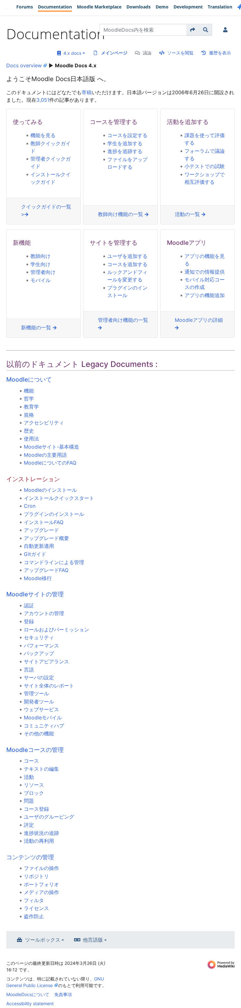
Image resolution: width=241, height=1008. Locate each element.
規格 (29, 415)
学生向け (40, 264)
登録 (29, 621)
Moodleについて (29, 379)
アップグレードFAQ (46, 570)
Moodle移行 (38, 578)
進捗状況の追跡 (41, 833)
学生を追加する (124, 143)
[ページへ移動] (192, 30)
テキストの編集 (41, 769)
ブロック (34, 793)
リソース (34, 785)
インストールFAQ (43, 522)
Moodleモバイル (43, 717)
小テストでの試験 (205, 166)
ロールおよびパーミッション (56, 629)
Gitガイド (35, 554)
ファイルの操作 (41, 868)
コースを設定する (127, 135)
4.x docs (71, 53)
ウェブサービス (41, 709)
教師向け (40, 256)
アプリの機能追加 (205, 295)
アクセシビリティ (44, 422)
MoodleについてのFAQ (50, 463)
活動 (29, 777)
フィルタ (34, 900)
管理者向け (43, 272)
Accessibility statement (30, 1003)
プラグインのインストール (54, 514)
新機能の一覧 (37, 327)
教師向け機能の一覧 (121, 214)
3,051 (42, 100)
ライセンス (36, 908)
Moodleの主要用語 (45, 455)
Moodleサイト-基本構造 (51, 447)
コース (31, 761)
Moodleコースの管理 (35, 749)
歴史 (29, 431)
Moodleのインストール (50, 490)
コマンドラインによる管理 (54, 562)
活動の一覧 (188, 214)
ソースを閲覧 (180, 52)
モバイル (40, 280)
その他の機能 (39, 733)
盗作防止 (34, 916)
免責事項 (63, 994)
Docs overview (24, 65)
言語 (29, 669)
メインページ (114, 52)
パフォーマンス (41, 645)
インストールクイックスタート (59, 498)
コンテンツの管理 (30, 857)
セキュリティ (39, 637)
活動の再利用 (39, 841)
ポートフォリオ (41, 884)
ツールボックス (42, 940)
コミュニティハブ (44, 726)
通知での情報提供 (205, 272)
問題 (29, 801)
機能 (29, 391)
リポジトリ (36, 876)
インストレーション (33, 479)
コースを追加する (127, 264)
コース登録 (36, 809)
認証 (29, 605)
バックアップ (39, 653)
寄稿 (87, 92)
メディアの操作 (41, 892)
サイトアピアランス (46, 661)
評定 (29, 825)
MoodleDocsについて (27, 994)
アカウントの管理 (44, 613)
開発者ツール (39, 701)
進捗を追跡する (124, 151)
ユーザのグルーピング (49, 817)
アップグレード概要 (46, 538)
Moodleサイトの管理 (35, 594)
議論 (147, 52)
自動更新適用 (39, 546)
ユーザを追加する (127, 256)
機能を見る (43, 135)
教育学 (31, 407)
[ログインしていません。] (226, 29)
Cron (29, 506)
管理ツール (36, 693)
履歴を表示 (220, 52)
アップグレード (41, 530)
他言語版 (93, 940)
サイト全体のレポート (49, 685)
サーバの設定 (39, 677)
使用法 (31, 438)
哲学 (29, 398)
